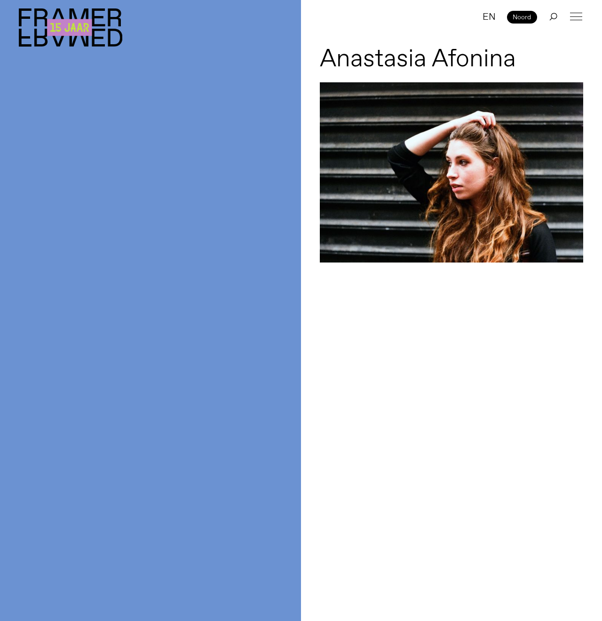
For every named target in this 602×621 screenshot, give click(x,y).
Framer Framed (70, 27)
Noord (522, 17)
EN (489, 16)
